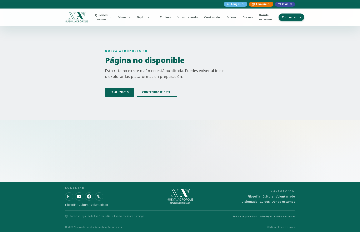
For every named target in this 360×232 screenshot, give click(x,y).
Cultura (165, 17)
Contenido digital (157, 92)
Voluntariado (188, 17)
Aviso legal (266, 216)
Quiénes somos (101, 17)
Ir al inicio (119, 92)
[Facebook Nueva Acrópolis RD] (89, 196)
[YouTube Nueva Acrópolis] (79, 196)
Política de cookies (284, 216)
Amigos (236, 4)
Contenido (212, 17)
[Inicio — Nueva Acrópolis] (76, 17)
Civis (285, 4)
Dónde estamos (265, 17)
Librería (261, 4)
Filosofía (124, 17)
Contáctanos (291, 17)
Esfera (231, 17)
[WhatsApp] (99, 196)
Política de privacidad (245, 216)
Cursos (247, 17)
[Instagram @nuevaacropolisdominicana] (69, 196)
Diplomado (145, 17)
